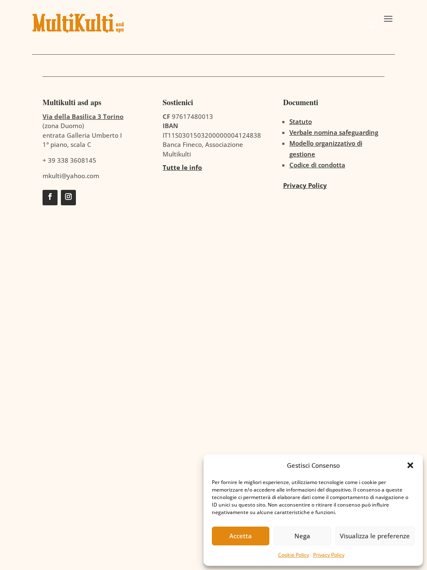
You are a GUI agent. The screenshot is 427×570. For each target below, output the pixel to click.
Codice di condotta (317, 165)
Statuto (300, 121)
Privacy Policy (328, 554)
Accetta (240, 536)
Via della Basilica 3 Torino (83, 116)
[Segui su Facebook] (50, 197)
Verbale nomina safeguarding (333, 132)
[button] (410, 465)
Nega (302, 536)
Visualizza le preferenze (375, 536)
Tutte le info (182, 167)
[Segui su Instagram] (68, 197)
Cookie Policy (293, 554)
